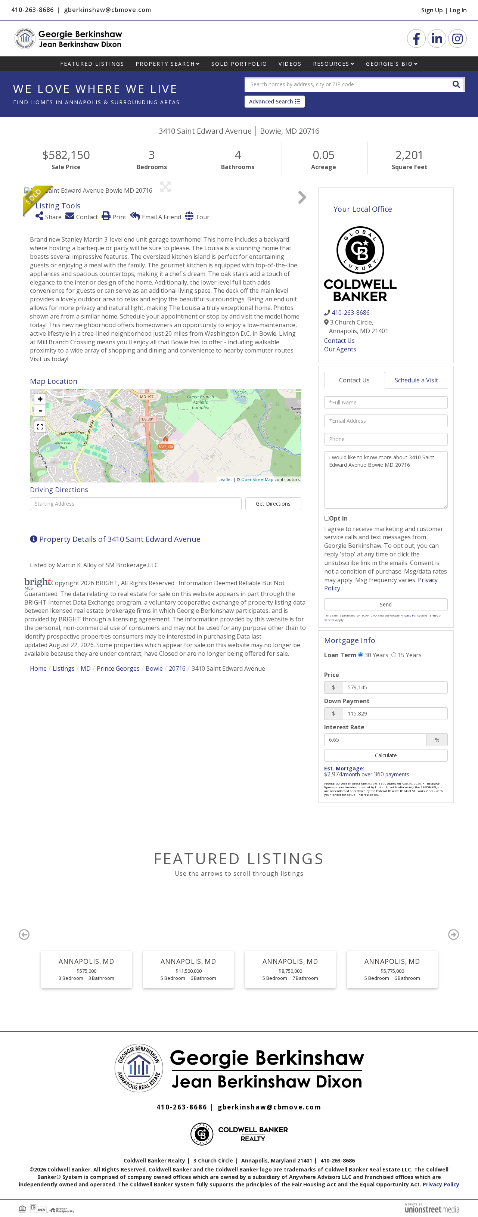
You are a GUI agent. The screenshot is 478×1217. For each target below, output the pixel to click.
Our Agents (340, 349)
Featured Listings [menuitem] (92, 63)
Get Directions (273, 503)
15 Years (409, 655)
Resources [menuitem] (331, 63)
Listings (64, 668)
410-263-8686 (32, 10)
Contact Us (339, 340)
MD (86, 668)
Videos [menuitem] (290, 63)
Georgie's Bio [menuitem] (389, 63)
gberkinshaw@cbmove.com (107, 10)
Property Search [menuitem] (165, 63)
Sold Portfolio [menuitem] (239, 63)
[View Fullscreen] (40, 426)
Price (331, 675)
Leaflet (225, 479)
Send (386, 604)
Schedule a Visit (416, 380)
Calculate (386, 755)
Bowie (154, 668)
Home (38, 668)
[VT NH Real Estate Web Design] (432, 1207)
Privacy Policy (410, 615)
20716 (177, 668)
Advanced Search (271, 101)
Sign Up (432, 10)
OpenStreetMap (257, 479)
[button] (456, 83)
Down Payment (347, 701)
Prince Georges (118, 668)
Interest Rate (344, 727)
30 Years (375, 655)
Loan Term (340, 655)
